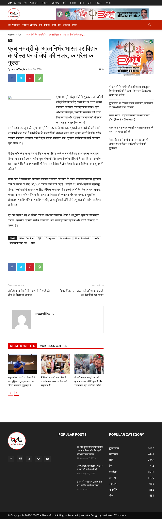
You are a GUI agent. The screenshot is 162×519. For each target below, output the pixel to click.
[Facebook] (12, 78)
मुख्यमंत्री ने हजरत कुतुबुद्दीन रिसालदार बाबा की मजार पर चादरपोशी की (131, 129)
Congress (50, 238)
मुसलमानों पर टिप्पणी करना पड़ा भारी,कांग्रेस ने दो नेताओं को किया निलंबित (131, 105)
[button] (149, 25)
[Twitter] (21, 78)
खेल (89, 2)
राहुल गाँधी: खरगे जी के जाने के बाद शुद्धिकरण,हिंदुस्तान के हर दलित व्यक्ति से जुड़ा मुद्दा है (22, 381)
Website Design (89, 515)
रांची (64, 2)
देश (25, 2)
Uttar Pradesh (82, 238)
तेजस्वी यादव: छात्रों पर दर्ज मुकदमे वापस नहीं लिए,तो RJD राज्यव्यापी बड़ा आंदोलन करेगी (88, 381)
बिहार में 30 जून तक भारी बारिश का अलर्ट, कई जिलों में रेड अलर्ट (82, 293)
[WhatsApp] (39, 78)
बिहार (33, 242)
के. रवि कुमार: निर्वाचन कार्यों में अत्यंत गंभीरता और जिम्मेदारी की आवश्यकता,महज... (90, 451)
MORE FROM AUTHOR (53, 346)
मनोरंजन (45, 2)
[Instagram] (20, 459)
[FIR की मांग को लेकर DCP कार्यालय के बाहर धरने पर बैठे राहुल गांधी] (55, 364)
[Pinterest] (30, 78)
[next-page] (16, 393)
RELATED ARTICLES (22, 346)
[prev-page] (10, 393)
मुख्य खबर (34, 2)
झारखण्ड (55, 2)
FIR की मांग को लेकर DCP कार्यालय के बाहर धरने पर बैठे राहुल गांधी (54, 381)
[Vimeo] (38, 459)
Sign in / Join (14, 2)
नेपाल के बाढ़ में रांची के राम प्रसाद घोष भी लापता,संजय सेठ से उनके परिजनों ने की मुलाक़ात (128, 144)
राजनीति (73, 2)
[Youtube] (47, 459)
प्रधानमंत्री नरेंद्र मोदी (18, 242)
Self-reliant (65, 238)
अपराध (108, 2)
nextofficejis (18, 69)
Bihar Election (26, 238)
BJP (39, 238)
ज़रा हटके (98, 2)
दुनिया (82, 2)
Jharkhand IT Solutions (114, 515)
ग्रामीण (96, 238)
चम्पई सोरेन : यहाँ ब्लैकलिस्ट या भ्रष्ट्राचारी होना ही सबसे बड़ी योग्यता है (129, 117)
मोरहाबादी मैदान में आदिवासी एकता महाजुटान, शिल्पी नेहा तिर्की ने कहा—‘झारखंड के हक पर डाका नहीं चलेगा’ (130, 91)
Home (11, 34)
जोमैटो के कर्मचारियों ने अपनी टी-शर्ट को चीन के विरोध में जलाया (29, 293)
